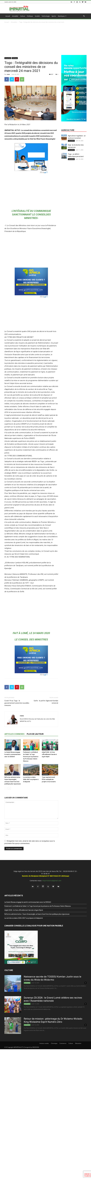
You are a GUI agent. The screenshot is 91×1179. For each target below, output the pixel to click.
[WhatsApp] (22, 79)
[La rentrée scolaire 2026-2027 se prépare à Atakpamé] (31, 769)
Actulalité (15, 16)
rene (8, 74)
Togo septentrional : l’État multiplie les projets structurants (49, 779)
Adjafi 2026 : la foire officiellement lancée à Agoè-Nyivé (49, 754)
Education (78, 1043)
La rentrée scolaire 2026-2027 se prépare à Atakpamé (30, 779)
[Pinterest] (17, 79)
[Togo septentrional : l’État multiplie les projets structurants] (50, 769)
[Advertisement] (31, 40)
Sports (54, 16)
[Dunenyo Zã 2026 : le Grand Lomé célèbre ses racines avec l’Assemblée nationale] (12, 1004)
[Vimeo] (82, 1)
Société (37, 16)
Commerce (62, 1043)
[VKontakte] (85, 1)
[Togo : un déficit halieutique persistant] (64, 156)
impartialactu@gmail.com (51, 881)
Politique (30, 16)
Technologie (46, 16)
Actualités (14, 22)
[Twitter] (80, 1)
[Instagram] (77, 1)
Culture (22, 16)
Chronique (54, 1043)
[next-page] (9, 788)
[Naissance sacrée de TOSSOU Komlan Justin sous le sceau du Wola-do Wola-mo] (12, 983)
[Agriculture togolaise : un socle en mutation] (64, 137)
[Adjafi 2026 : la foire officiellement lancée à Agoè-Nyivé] (50, 744)
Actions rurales (44, 1043)
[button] (84, 16)
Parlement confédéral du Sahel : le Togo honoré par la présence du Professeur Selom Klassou (30, 756)
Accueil (7, 16)
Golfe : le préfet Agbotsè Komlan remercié (46, 702)
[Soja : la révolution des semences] (64, 146)
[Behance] (71, 1)
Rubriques (61, 16)
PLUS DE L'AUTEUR (35, 734)
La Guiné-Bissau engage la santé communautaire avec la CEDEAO (12, 754)
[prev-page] (5, 788)
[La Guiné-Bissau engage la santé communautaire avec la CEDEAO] (12, 744)
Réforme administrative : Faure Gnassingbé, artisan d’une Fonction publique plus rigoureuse (36, 914)
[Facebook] (74, 1)
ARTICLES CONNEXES (14, 734)
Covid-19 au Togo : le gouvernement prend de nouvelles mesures (16, 703)
